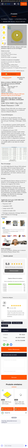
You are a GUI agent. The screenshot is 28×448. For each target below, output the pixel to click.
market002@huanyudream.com (10, 1)
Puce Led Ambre (6, 322)
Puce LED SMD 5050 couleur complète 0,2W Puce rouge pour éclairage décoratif (20, 403)
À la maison (4, 19)
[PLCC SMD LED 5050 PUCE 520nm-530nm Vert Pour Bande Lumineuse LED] (7, 395)
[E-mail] (11, 345)
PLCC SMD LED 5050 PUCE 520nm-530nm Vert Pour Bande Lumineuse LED (7, 403)
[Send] (26, 445)
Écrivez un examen (14, 270)
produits (11, 19)
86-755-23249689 (23, 1)
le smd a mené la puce (20, 19)
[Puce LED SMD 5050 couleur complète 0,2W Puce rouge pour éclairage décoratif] (20, 395)
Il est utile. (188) (12, 308)
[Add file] (2, 445)
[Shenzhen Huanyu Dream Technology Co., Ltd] (7, 4)
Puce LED (4, 325)
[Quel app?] (7, 344)
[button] (4, 45)
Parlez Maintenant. (24, 3)
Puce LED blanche (17, 322)
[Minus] (26, 413)
